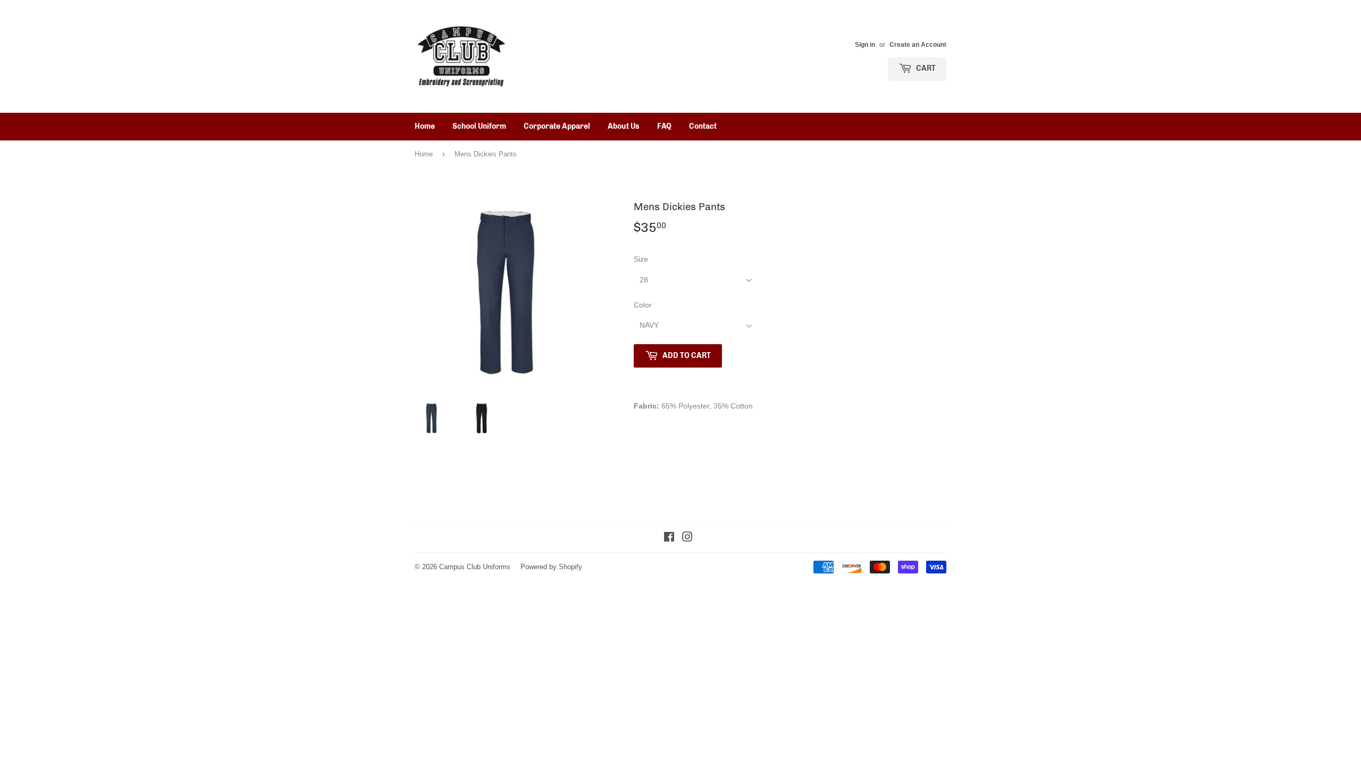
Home (425, 126)
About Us (624, 126)
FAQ (664, 126)
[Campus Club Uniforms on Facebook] (669, 538)
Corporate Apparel (557, 126)
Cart (925, 68)
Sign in (865, 44)
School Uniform (479, 126)
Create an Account (917, 44)
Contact (703, 126)
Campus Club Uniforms (474, 566)
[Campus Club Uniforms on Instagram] (687, 538)
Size (641, 259)
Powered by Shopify (551, 566)
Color (643, 305)
